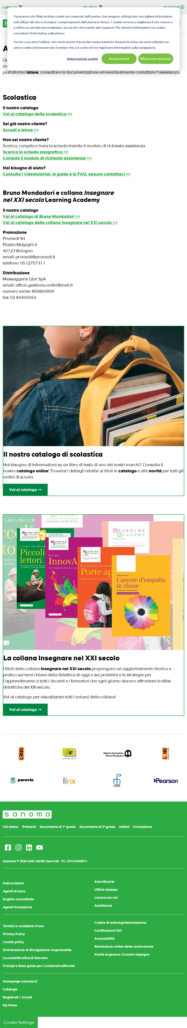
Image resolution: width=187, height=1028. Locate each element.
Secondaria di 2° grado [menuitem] (97, 827)
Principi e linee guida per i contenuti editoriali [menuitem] (39, 966)
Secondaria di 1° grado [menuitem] (58, 827)
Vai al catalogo (23, 489)
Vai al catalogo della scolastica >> (38, 114)
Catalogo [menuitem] (10, 989)
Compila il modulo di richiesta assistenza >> (47, 158)
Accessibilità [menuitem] (104, 938)
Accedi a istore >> (21, 129)
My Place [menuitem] (10, 1005)
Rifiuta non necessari (155, 59)
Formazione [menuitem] (142, 827)
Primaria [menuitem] (29, 827)
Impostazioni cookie (82, 59)
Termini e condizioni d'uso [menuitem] (23, 926)
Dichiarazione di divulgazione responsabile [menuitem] (37, 950)
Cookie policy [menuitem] (13, 942)
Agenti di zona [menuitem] (14, 891)
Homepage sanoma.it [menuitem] (20, 981)
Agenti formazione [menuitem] (17, 907)
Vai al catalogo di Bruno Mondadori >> (41, 216)
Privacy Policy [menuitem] (14, 934)
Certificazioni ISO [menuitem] (108, 931)
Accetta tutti (119, 59)
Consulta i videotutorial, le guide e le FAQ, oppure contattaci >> (67, 174)
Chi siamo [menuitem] (10, 827)
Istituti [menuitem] (124, 827)
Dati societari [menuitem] (13, 883)
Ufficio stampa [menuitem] (105, 890)
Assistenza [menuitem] (103, 905)
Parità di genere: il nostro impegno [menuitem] (122, 954)
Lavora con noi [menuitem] (106, 898)
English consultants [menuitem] (18, 899)
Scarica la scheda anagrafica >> (35, 152)
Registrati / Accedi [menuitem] (17, 997)
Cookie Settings (19, 1022)
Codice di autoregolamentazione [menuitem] (120, 923)
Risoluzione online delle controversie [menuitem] (123, 946)
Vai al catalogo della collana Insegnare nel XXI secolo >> (60, 222)
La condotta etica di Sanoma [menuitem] (25, 958)
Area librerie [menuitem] (104, 882)
